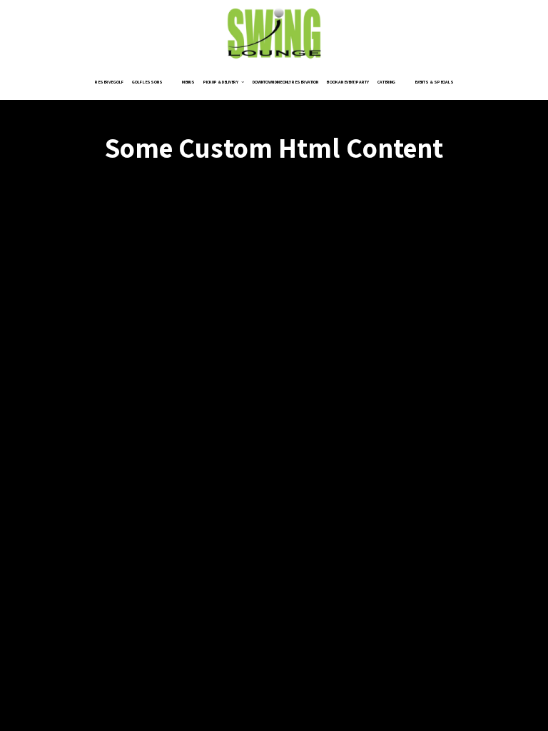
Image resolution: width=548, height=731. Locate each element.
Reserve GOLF (109, 82)
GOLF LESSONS (147, 82)
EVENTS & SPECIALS (434, 82)
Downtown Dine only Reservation (285, 82)
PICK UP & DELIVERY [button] (221, 82)
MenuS (188, 82)
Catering (386, 82)
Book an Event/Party (348, 82)
